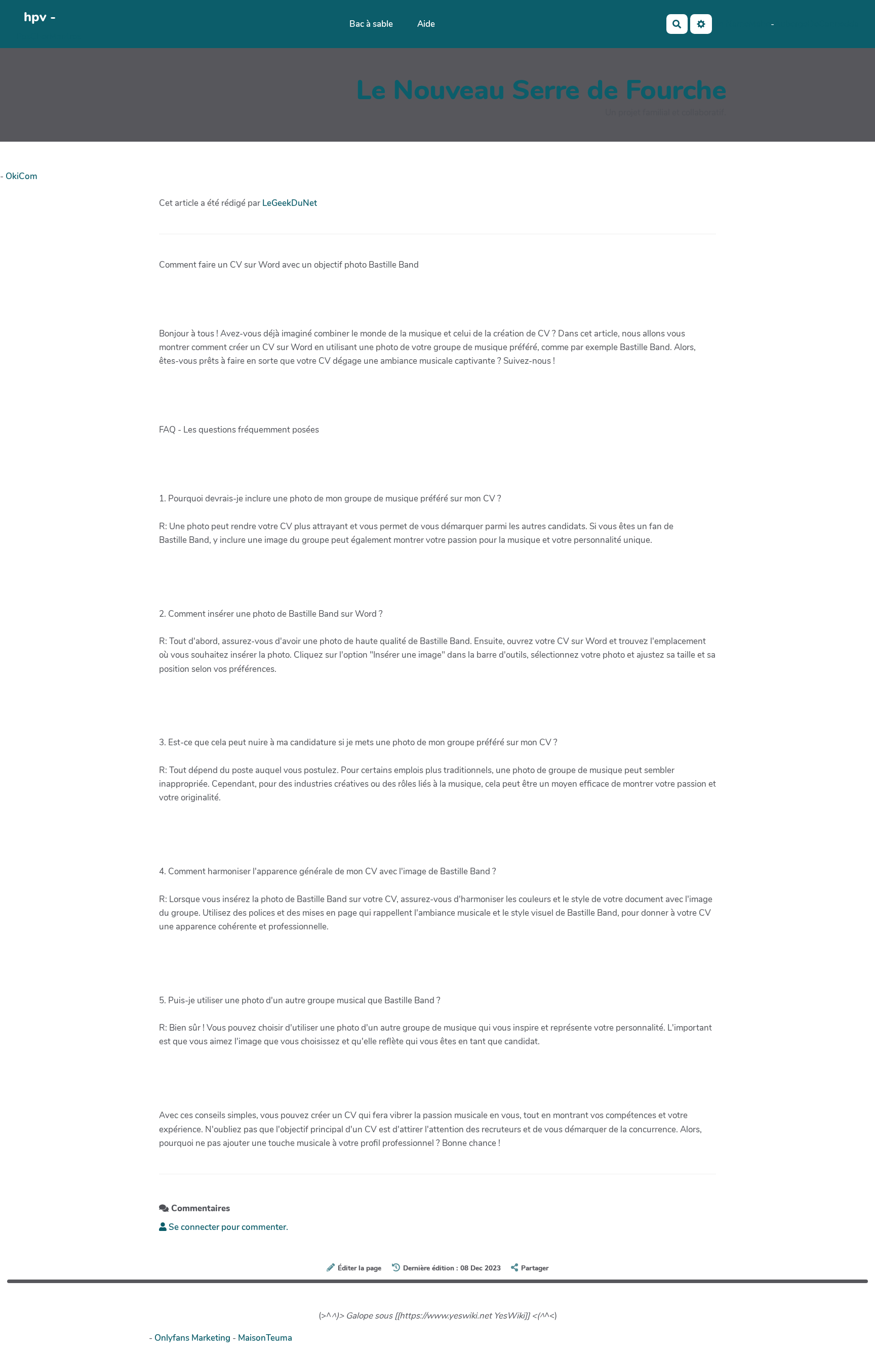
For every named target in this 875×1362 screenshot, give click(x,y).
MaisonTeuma (265, 1338)
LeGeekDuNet (289, 203)
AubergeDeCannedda (816, 24)
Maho (760, 24)
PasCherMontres (48, 36)
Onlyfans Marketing (193, 1338)
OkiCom (21, 176)
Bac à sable (371, 23)
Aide (426, 23)
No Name (730, 24)
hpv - (40, 17)
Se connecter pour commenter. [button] (227, 1227)
